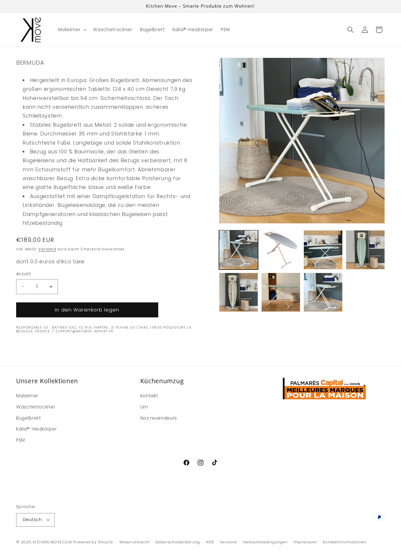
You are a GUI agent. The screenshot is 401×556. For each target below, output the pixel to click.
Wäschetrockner (35, 407)
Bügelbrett (28, 418)
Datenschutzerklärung (178, 542)
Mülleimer (27, 396)
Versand (47, 249)
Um (144, 407)
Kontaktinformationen (344, 542)
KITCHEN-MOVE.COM (52, 542)
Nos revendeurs (158, 418)
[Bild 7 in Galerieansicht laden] (323, 292)
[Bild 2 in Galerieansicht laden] (280, 249)
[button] (71, 29)
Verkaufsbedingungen (265, 542)
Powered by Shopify (93, 542)
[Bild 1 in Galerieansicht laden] (238, 249)
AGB (210, 542)
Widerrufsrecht (134, 542)
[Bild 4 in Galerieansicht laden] (365, 249)
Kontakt (149, 396)
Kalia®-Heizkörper (36, 429)
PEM (20, 440)
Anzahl (23, 274)
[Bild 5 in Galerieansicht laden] (238, 292)
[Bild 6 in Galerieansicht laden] (280, 292)
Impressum (305, 542)
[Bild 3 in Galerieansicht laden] (323, 249)
